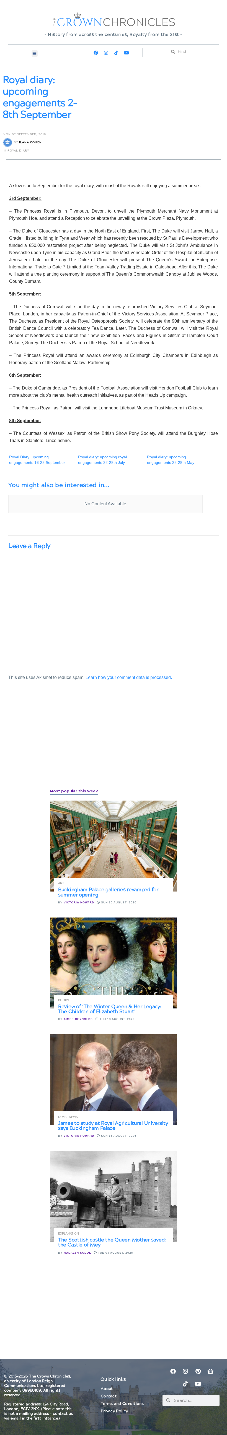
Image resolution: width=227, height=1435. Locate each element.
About (107, 1389)
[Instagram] (106, 52)
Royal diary (18, 151)
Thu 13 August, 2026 (117, 1019)
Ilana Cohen (30, 142)
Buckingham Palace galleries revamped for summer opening (108, 892)
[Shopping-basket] (210, 1371)
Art (61, 883)
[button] (35, 53)
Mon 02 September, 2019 (24, 134)
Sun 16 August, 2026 (118, 902)
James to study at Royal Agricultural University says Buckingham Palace (113, 1126)
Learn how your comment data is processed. (129, 677)
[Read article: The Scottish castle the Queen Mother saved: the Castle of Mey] (113, 1196)
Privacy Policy (114, 1411)
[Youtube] (126, 52)
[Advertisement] (49, 740)
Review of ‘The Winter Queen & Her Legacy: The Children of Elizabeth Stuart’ (109, 1009)
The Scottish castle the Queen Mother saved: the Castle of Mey (112, 1242)
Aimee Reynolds (78, 1019)
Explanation (68, 1233)
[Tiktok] (116, 52)
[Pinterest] (197, 1371)
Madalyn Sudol (77, 1252)
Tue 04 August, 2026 (115, 1252)
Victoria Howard (79, 902)
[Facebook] (95, 52)
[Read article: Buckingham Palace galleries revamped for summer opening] (113, 846)
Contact (109, 1396)
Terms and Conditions (122, 1404)
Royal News (68, 1116)
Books (63, 1000)
